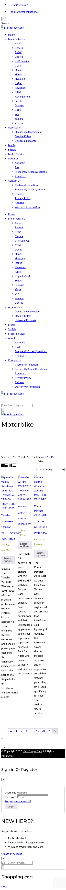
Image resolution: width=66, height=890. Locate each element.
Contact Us (14, 180)
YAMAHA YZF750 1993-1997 (24, 518)
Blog (17, 167)
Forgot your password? (18, 801)
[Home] (2, 737)
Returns (19, 202)
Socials (12, 149)
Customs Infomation (26, 185)
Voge (18, 109)
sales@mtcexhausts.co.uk (25, 11)
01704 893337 (19, 4)
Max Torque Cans (32, 751)
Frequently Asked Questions (31, 171)
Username (10, 792)
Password (10, 796)
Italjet (18, 83)
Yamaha (19, 118)
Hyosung (20, 78)
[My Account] (2, 741)
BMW (18, 52)
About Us (13, 158)
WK (17, 114)
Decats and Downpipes (28, 131)
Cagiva (19, 56)
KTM (18, 92)
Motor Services (17, 154)
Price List (20, 176)
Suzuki (18, 100)
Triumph (19, 105)
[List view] (14, 465)
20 (43, 730)
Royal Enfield (22, 96)
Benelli (19, 47)
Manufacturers (16, 39)
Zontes (19, 123)
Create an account (11, 853)
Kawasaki (20, 87)
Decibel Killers (23, 136)
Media (11, 145)
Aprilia (18, 43)
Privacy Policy (23, 198)
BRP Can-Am (22, 61)
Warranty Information (27, 207)
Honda (18, 74)
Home (11, 34)
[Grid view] (3, 465)
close (4, 886)
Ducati (19, 69)
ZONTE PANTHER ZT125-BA (40, 527)
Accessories (15, 127)
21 (49, 730)
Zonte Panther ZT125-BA (40, 511)
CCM (18, 65)
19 (37, 730)
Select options (8, 559)
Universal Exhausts (25, 140)
